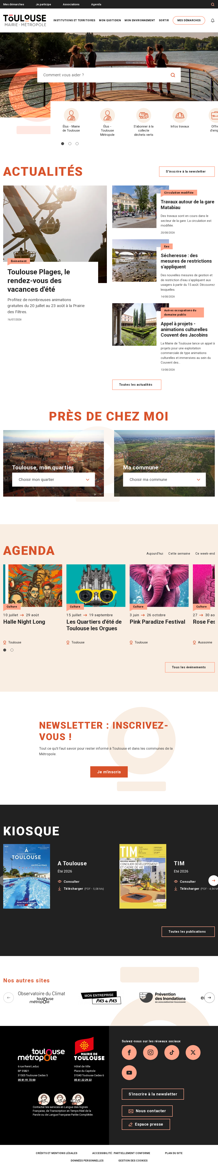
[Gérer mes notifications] (213, 20)
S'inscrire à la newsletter (186, 171)
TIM (179, 863)
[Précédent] (8, 997)
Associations (71, 4)
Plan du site (173, 1153)
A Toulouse (72, 863)
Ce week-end (205, 553)
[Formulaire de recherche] (213, 4)
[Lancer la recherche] (173, 75)
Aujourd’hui (154, 553)
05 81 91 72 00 (26, 1079)
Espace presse (149, 1124)
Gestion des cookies (133, 1160)
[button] (62, 143)
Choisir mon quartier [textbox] (36, 479)
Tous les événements (189, 667)
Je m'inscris (109, 771)
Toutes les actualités (135, 385)
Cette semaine (179, 553)
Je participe (43, 4)
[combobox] (101, 75)
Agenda (96, 4)
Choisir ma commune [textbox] (148, 479)
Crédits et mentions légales (56, 1153)
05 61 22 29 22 (83, 1079)
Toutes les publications (187, 931)
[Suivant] (209, 997)
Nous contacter (151, 1111)
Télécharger (84, 889)
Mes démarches (13, 4)
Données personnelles (87, 1160)
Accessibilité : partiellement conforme (121, 1153)
